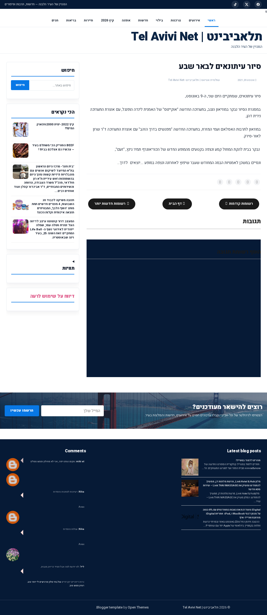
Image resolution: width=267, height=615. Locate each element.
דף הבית (176, 203)
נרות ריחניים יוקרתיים (73, 582)
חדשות (143, 20)
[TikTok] (235, 4)
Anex (81, 507)
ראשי (211, 20)
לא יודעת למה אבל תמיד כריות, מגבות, (62, 567)
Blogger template (109, 607)
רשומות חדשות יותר (110, 203)
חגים (55, 20)
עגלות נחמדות (73, 529)
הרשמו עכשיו (21, 410)
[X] (246, 4)
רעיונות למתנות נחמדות (68, 492)
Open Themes (138, 607)
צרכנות (176, 20)
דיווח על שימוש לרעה (52, 296)
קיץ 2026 (107, 20)
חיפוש (20, 85)
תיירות (88, 20)
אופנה (126, 20)
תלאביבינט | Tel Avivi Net (196, 36)
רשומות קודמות (240, 203)
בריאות (71, 20)
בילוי (159, 20)
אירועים (194, 20)
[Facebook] (258, 4)
